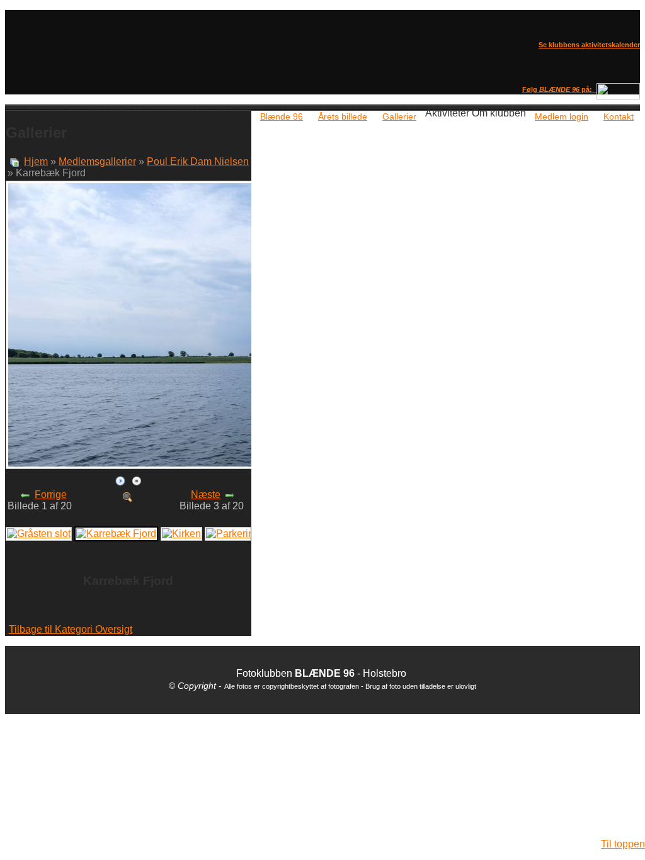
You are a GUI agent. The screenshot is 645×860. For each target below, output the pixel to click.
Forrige (51, 494)
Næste (205, 494)
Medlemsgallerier (97, 161)
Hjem (36, 161)
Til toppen (623, 844)
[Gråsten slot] (39, 533)
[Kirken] (181, 533)
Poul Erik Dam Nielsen (198, 161)
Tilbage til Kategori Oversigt (70, 629)
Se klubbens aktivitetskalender (589, 44)
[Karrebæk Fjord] (128, 496)
